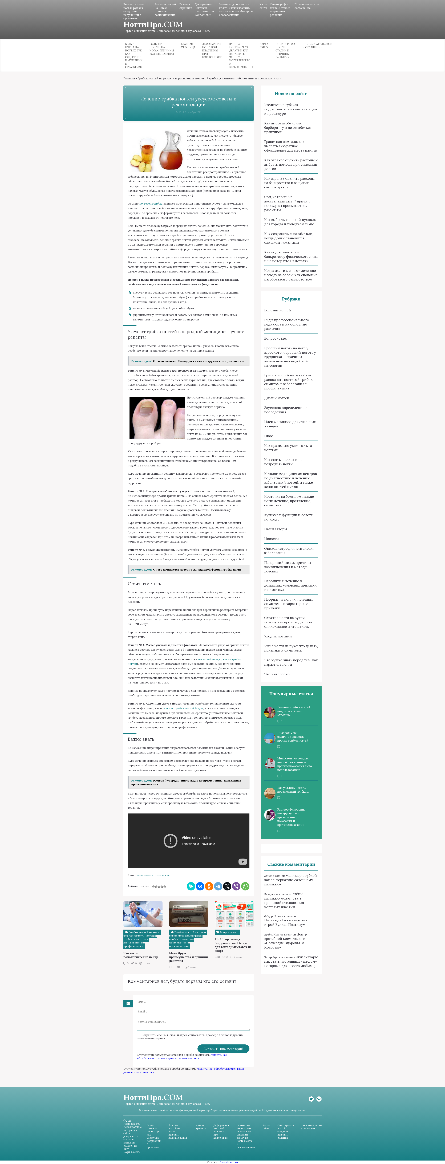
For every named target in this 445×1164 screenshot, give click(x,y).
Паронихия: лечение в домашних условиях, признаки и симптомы (290, 585)
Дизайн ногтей (276, 398)
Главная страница (185, 6)
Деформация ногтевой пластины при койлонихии (204, 10)
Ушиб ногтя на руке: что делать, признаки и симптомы (291, 648)
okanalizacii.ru (228, 1162)
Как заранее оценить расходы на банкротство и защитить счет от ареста (289, 182)
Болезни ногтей (277, 310)
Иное (268, 436)
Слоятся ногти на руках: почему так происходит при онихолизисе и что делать (288, 622)
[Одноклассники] (209, 886)
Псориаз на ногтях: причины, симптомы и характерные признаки (289, 603)
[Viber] (236, 886)
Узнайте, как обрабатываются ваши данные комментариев (182, 1056)
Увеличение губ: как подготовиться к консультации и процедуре (290, 109)
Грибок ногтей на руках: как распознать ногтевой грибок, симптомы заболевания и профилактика (208, 78)
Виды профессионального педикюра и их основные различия (286, 324)
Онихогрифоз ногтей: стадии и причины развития (280, 10)
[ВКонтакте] (200, 886)
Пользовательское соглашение (306, 6)
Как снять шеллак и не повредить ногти (283, 461)
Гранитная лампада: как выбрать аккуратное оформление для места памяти (290, 145)
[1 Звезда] (153, 886)
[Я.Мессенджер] (191, 886)
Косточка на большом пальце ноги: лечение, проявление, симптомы (289, 500)
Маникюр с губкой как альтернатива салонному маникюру (290, 879)
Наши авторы (275, 529)
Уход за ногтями (278, 636)
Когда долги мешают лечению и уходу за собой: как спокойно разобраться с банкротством (291, 274)
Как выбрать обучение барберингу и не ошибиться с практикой (289, 127)
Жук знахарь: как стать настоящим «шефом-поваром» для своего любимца (291, 961)
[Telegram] (218, 886)
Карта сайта (263, 6)
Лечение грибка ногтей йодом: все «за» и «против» (293, 711)
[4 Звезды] (161, 886)
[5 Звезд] (164, 886)
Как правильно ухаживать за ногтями (288, 447)
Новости (271, 538)
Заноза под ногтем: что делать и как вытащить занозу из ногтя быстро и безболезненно (236, 10)
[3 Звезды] (159, 886)
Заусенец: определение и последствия (286, 409)
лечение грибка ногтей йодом (183, 708)
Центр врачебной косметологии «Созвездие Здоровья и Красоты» (286, 940)
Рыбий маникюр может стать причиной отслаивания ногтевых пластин (284, 900)
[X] (227, 886)
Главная (129, 78)
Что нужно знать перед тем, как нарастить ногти (291, 662)
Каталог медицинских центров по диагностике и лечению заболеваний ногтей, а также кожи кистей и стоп (290, 480)
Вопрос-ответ (276, 338)
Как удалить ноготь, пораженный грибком (293, 789)
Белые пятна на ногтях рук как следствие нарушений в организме (133, 11)
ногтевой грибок (150, 203)
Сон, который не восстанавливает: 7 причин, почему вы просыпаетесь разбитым (287, 203)
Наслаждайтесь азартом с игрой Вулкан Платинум (286, 922)
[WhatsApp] (245, 886)
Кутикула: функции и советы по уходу (288, 517)
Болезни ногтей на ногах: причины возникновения (165, 10)
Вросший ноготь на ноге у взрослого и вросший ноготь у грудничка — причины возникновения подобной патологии (290, 357)
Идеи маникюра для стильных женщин (290, 424)
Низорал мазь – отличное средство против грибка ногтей (292, 736)
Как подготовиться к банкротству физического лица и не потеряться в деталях (291, 256)
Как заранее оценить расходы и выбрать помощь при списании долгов (291, 164)
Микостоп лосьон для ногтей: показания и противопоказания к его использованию (294, 764)
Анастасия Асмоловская (153, 875)
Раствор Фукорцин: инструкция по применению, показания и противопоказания (291, 817)
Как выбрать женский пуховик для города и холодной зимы (290, 221)
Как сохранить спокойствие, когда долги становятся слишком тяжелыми (288, 238)
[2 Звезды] (156, 886)
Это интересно (277, 674)
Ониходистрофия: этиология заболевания (289, 550)
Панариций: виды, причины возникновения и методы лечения (287, 566)
